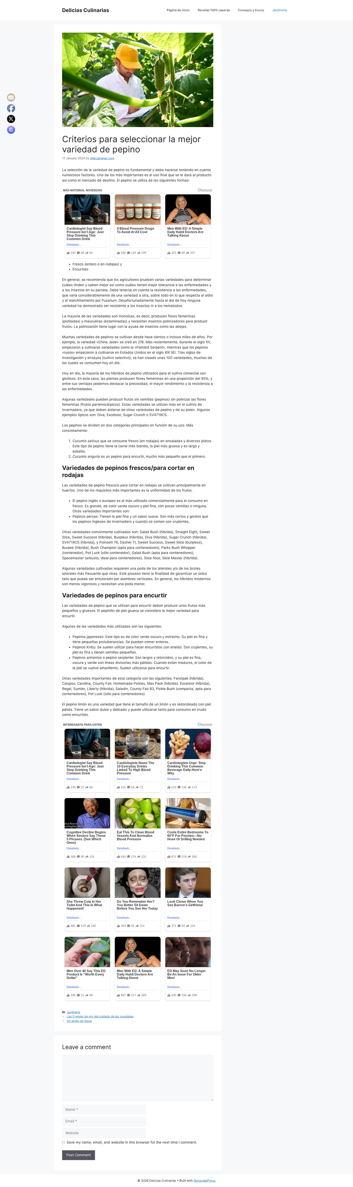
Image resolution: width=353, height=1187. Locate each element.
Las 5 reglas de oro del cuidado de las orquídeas (100, 1016)
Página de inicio (178, 10)
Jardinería (279, 10)
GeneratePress (205, 1181)
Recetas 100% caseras (214, 10)
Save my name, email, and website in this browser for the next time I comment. (132, 1142)
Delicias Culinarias (85, 10)
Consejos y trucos (251, 10)
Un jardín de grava (79, 1021)
